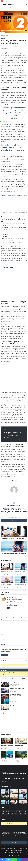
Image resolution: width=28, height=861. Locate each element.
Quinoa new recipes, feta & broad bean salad (7, 572)
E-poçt (2, 639)
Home (3, 35)
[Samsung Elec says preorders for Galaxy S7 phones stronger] (5, 684)
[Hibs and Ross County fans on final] (5, 707)
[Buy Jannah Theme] (14, 7)
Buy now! (22, 852)
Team (12, 813)
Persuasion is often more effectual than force (7, 746)
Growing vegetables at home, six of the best (20, 585)
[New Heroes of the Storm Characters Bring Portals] (5, 696)
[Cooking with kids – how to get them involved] (23, 802)
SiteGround (20, 850)
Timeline (20, 813)
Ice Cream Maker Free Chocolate (6, 585)
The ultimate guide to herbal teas (18, 700)
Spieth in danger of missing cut (19, 746)
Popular (4, 678)
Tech (16, 813)
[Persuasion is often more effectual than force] (7, 741)
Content (20, 811)
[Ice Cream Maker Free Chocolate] (7, 579)
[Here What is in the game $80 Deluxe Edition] (5, 796)
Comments (22, 678)
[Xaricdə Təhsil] (8, 4)
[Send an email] (8, 46)
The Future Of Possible (8, 1)
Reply (9, 608)
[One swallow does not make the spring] (14, 791)
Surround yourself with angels (8, 251)
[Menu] (1, 4)
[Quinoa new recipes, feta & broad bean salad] (7, 566)
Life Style (8, 813)
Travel (25, 813)
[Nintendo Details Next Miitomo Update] (5, 802)
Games (3, 813)
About (3, 811)
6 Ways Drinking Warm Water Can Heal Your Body (21, 572)
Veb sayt (3, 644)
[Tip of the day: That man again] (21, 754)
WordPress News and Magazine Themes (14, 53)
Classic (12, 811)
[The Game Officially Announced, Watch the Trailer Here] (23, 796)
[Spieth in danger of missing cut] (21, 741)
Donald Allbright (11, 597)
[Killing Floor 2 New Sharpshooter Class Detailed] (14, 796)
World (7, 35)
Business (7, 811)
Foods (10, 35)
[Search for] (26, 4)
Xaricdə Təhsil (5, 46)
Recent (13, 678)
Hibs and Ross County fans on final (18, 705)
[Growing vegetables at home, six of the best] (21, 579)
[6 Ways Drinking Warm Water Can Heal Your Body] (21, 566)
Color (16, 811)
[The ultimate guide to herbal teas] (5, 701)
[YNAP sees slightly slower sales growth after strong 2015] (5, 690)
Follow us (3, 819)
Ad (2, 634)
